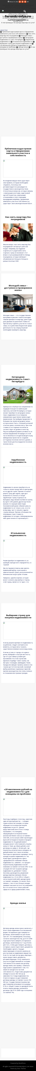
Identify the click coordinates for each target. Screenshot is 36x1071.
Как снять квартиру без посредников (18, 8)
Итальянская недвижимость (22, 41)
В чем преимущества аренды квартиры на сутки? (17, 48)
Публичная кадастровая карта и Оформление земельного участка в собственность (18, 6)
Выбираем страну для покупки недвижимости (16, 43)
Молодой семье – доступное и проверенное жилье (16, 37)
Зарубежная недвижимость (18, 461)
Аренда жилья (23, 47)
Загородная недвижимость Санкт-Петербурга (16, 38)
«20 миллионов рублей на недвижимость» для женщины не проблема (16, 46)
